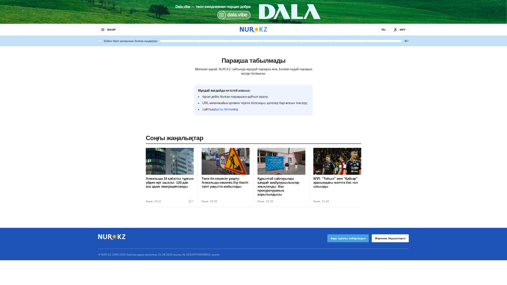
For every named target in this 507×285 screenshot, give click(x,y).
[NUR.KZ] (253, 29)
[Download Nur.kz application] (253, 12)
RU (384, 29)
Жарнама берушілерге (390, 238)
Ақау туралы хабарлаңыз (348, 238)
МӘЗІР (111, 29)
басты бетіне (223, 109)
